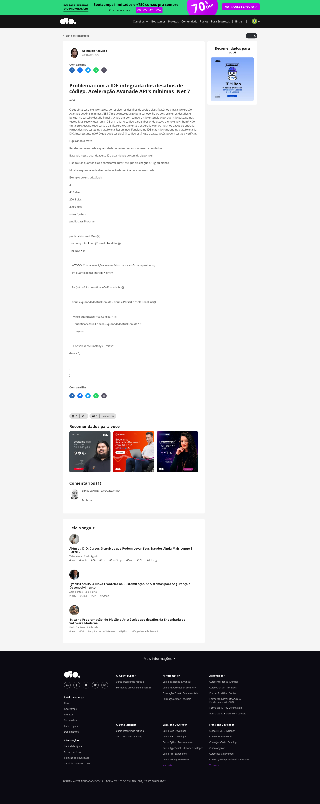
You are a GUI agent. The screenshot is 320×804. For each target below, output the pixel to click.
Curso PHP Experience (175, 753)
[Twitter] (88, 70)
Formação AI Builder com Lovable (227, 713)
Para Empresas (220, 21)
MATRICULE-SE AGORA (239, 6)
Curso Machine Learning (129, 736)
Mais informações (158, 658)
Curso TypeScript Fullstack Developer (183, 748)
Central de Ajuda (73, 746)
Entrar (239, 21)
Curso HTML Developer (222, 730)
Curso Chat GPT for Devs (223, 687)
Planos (204, 21)
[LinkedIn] (72, 70)
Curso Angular (216, 748)
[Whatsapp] (96, 70)
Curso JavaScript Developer (224, 742)
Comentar (108, 416)
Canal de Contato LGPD (77, 763)
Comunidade (189, 21)
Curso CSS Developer (220, 736)
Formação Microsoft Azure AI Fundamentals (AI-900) (225, 700)
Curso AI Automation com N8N (179, 687)
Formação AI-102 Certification (225, 707)
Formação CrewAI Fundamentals (134, 687)
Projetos (173, 21)
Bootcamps (158, 21)
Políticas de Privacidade (76, 757)
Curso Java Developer (174, 730)
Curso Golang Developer (176, 759)
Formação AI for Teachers (177, 698)
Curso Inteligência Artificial (130, 681)
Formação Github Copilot (222, 693)
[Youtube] (86, 685)
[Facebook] (80, 70)
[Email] (104, 70)
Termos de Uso (72, 752)
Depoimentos (71, 731)
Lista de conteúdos (77, 35)
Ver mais (167, 765)
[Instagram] (104, 685)
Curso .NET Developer (175, 736)
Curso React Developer (221, 753)
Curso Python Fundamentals (178, 742)
